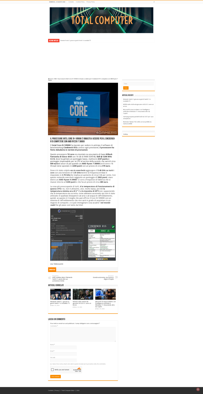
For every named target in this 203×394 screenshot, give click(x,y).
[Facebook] (154, 2)
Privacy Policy (91, 2)
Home (51, 79)
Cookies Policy (80, 2)
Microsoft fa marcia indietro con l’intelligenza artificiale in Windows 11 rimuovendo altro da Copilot (105, 304)
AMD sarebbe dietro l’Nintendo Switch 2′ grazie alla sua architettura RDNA (62, 278)
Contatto (71, 2)
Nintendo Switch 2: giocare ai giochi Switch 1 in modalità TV (75, 40)
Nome (52, 344)
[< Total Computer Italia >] (101, 20)
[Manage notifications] (198, 389)
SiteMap (125, 134)
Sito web (52, 357)
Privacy (57, 390)
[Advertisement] (101, 58)
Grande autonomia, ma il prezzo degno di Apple (103, 277)
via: (52, 264)
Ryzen (89, 163)
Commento (54, 326)
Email (52, 351)
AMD (55, 79)
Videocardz (58, 264)
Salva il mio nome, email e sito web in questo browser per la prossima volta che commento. (79, 364)
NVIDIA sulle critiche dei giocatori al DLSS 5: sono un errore (82, 303)
